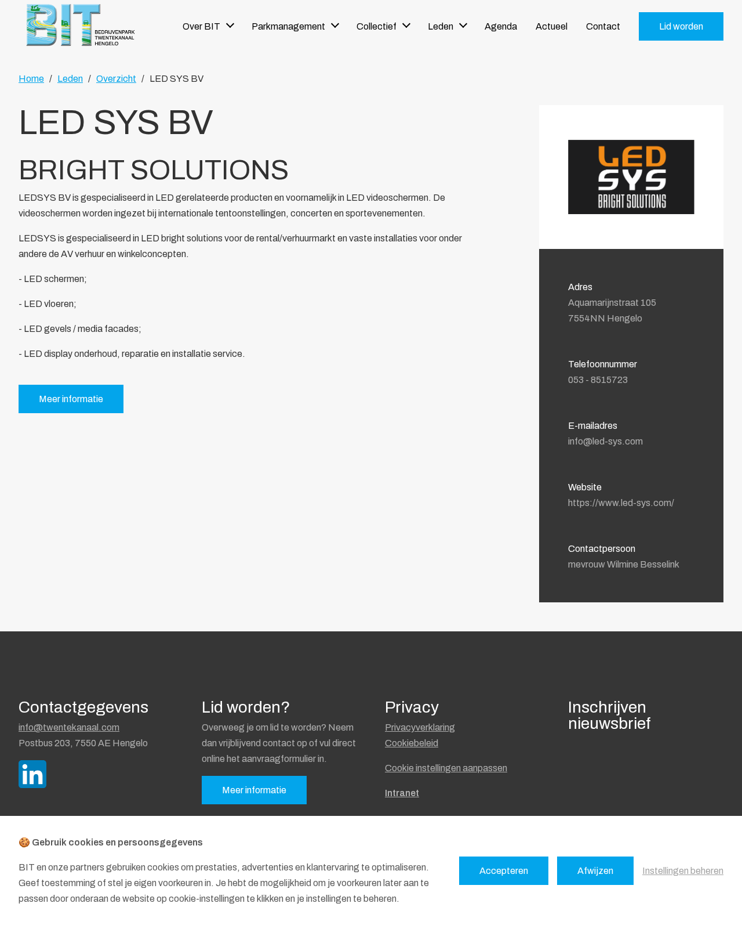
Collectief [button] (377, 26)
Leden (70, 79)
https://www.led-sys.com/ (621, 503)
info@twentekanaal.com (69, 727)
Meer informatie (71, 399)
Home (31, 79)
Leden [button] (440, 26)
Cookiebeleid (411, 743)
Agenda (501, 26)
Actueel (552, 26)
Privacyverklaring (420, 727)
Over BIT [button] (201, 26)
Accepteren (503, 871)
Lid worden (681, 26)
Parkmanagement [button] (288, 26)
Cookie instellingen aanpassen (446, 768)
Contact (603, 26)
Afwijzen (595, 871)
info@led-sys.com (605, 441)
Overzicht (116, 79)
